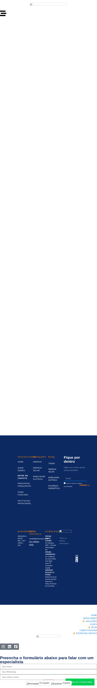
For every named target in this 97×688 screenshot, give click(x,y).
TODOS (51, 463)
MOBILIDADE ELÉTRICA (53, 479)
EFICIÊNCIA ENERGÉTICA (53, 487)
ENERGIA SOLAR (52, 470)
